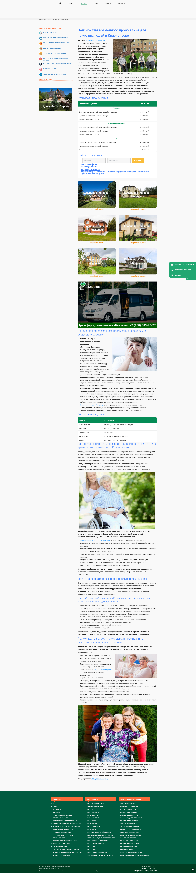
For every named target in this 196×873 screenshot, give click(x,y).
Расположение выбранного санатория (95, 540)
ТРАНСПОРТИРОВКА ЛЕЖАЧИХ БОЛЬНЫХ (67, 852)
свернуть (192, 279)
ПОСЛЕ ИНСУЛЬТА (93, 812)
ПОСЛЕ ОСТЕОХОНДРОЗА (95, 804)
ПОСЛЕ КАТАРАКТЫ (93, 818)
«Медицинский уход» (99, 779)
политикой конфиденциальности (119, 172)
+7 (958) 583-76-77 (90, 166)
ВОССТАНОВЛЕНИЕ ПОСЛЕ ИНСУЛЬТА (99, 855)
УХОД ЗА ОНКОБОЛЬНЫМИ (129, 832)
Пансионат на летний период (91, 405)
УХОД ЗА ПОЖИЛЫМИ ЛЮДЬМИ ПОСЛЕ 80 (134, 855)
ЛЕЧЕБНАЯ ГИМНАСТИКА (61, 844)
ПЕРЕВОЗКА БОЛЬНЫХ (60, 846)
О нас (55, 804)
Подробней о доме (96, 209)
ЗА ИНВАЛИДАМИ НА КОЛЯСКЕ (131, 818)
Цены (55, 806)
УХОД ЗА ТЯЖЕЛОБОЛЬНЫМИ (130, 835)
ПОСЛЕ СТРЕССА (92, 846)
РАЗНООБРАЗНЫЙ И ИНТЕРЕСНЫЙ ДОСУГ (67, 824)
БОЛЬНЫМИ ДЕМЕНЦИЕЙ (129, 821)
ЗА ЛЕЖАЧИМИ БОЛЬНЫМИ (129, 826)
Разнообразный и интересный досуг (57, 64)
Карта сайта (100, 871)
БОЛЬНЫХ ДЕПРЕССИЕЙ (95, 806)
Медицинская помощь (52, 48)
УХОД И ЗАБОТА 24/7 (127, 804)
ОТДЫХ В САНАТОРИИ (60, 818)
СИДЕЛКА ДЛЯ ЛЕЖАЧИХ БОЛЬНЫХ (65, 841)
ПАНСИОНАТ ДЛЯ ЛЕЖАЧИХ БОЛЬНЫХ (66, 849)
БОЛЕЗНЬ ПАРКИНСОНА (128, 846)
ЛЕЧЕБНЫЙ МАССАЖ (60, 838)
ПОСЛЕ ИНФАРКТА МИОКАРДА (97, 841)
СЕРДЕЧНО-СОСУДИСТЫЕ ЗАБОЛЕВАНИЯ (101, 838)
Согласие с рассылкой (87, 871)
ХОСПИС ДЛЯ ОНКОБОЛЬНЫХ (97, 852)
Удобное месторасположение (54, 74)
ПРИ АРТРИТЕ (91, 821)
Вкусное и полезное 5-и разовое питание (55, 59)
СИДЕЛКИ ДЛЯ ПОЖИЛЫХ (129, 806)
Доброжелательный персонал (54, 53)
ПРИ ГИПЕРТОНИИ (126, 849)
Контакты (57, 809)
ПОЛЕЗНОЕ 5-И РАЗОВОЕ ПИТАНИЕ (65, 821)
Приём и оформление (51, 69)
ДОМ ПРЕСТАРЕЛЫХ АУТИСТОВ (131, 852)
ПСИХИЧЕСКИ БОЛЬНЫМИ (129, 841)
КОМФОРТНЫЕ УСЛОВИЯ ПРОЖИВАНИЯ (67, 826)
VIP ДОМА (56, 812)
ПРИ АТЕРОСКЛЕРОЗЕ (94, 815)
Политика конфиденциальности (49, 871)
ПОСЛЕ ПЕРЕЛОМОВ (93, 826)
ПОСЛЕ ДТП (91, 809)
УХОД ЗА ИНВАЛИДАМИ (128, 824)
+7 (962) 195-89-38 (90, 169)
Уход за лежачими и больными (55, 38)
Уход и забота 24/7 (50, 32)
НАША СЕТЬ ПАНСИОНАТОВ (62, 815)
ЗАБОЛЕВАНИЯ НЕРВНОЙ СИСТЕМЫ (99, 832)
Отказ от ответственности (70, 871)
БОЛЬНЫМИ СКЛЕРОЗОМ (129, 815)
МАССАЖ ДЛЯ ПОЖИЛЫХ (128, 812)
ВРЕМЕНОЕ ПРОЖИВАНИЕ (61, 855)
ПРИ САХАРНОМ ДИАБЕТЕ (95, 844)
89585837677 (149, 866)
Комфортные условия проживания (56, 43)
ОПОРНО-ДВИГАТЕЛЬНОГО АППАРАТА (100, 835)
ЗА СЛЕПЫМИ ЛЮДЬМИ (128, 838)
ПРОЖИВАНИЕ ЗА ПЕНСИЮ (62, 832)
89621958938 (149, 868)
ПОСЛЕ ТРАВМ (91, 849)
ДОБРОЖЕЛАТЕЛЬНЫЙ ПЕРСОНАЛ (64, 829)
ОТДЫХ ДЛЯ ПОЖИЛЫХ (128, 809)
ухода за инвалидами (102, 669)
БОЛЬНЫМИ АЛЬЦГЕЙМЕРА (129, 844)
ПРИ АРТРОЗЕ (91, 829)
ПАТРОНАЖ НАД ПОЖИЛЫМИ (63, 835)
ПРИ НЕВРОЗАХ (92, 824)
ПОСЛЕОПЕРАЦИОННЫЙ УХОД (130, 829)
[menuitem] (60, 3)
